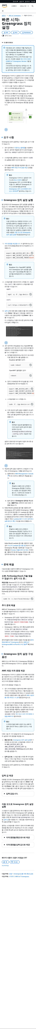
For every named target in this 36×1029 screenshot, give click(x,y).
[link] (29, 15)
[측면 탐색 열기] (2, 10)
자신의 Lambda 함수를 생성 (17, 545)
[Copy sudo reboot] (30, 365)
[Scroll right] (28, 6)
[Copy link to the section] (2, 137)
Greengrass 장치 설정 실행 (22, 740)
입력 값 (7, 311)
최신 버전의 (18, 180)
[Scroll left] (10, 6)
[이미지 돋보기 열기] (6, 129)
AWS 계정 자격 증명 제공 (19, 167)
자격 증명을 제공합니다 (12, 243)
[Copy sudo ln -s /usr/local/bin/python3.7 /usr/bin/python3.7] (32, 598)
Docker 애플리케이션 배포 (20, 550)
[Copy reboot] (30, 375)
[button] (7, 42)
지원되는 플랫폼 (19, 148)
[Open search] (32, 6)
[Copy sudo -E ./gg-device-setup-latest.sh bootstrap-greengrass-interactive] (32, 404)
